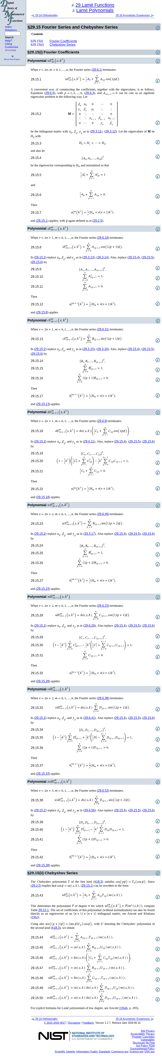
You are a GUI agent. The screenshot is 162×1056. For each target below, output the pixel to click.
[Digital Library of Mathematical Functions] (12, 12)
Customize (11, 46)
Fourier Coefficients (63, 41)
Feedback (88, 1022)
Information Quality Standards (93, 1051)
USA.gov (149, 1051)
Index (8, 26)
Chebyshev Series (62, 44)
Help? (8, 40)
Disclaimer (74, 1022)
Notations (11, 30)
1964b (124, 1008)
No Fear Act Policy (145, 1044)
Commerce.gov (120, 1051)
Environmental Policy (142, 1048)
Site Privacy (148, 1030)
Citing (8, 43)
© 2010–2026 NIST (55, 1022)
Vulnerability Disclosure (144, 1041)
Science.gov (136, 1051)
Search (9, 37)
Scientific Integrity (65, 1051)
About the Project (12, 59)
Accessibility (138, 1033)
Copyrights (148, 1036)
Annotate (10, 50)
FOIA (152, 1045)
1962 (35, 917)
